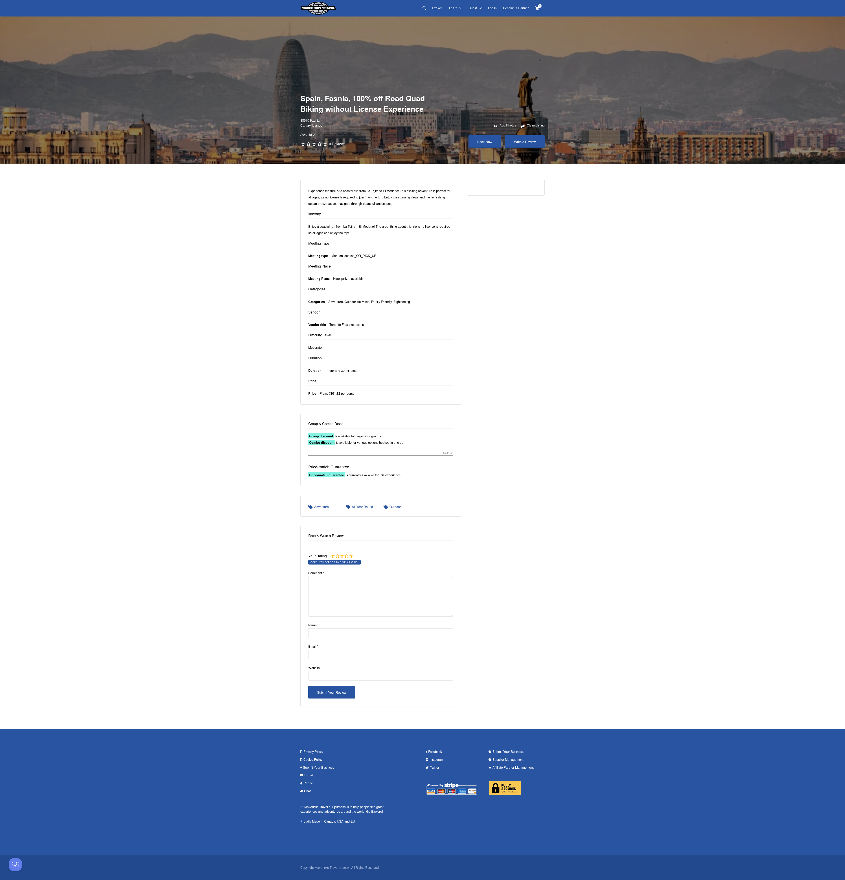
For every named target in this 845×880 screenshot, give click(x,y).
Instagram (437, 759)
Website (314, 667)
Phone (308, 783)
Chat (307, 790)
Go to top (448, 453)
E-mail (308, 775)
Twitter (434, 767)
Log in (492, 8)
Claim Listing (535, 125)
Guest (472, 8)
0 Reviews (337, 143)
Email (313, 646)
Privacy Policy (313, 751)
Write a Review (525, 141)
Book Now (484, 141)
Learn (453, 8)
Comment (316, 572)
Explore (437, 8)
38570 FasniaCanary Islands (311, 123)
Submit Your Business (318, 767)
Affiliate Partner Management (513, 767)
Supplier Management (508, 759)
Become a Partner (516, 8)
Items (537, 8)
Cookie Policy (312, 759)
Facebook (435, 751)
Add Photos (507, 125)
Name (313, 625)
